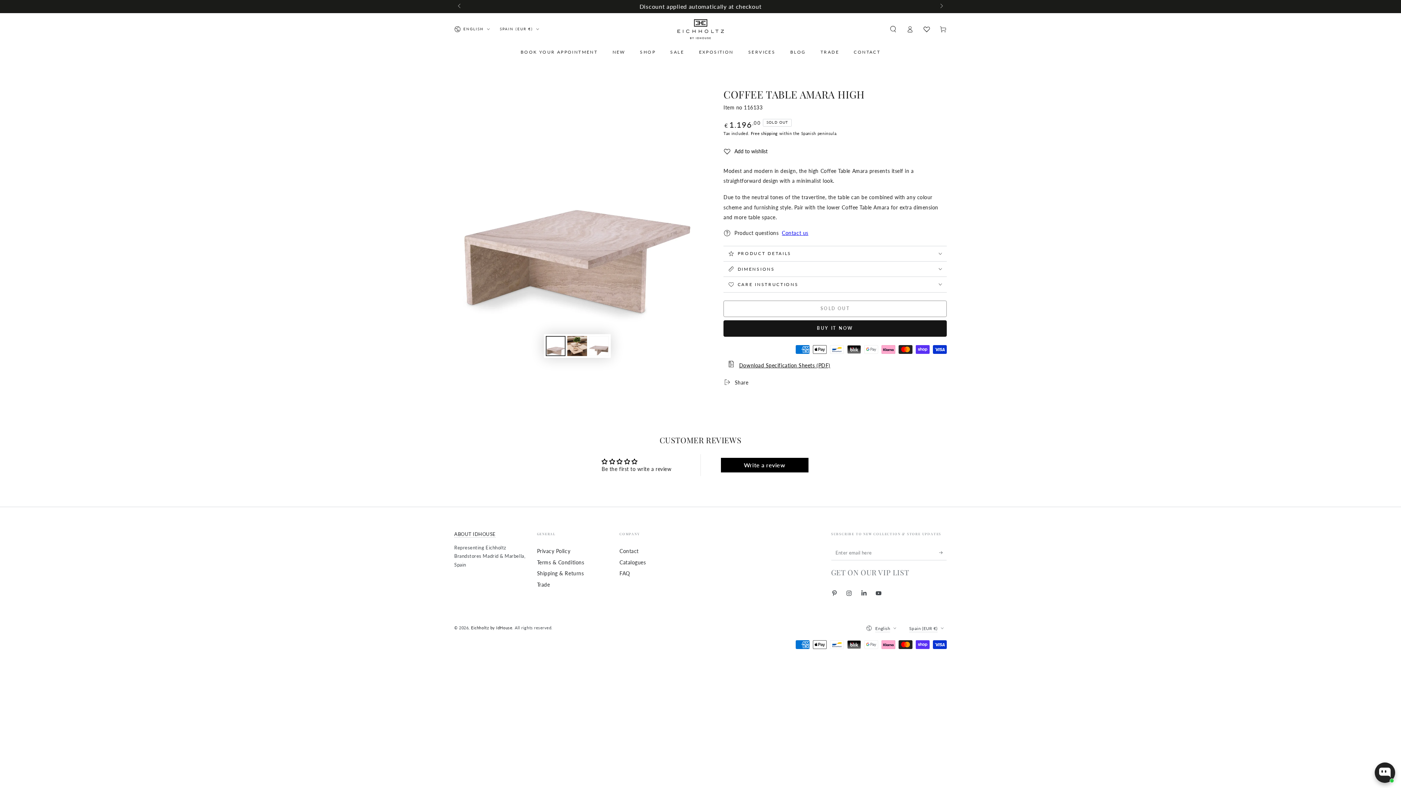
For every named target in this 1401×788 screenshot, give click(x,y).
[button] (893, 29)
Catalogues (633, 562)
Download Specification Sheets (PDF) (784, 365)
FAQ (625, 573)
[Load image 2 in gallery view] (577, 346)
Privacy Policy (554, 551)
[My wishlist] (927, 29)
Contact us (795, 233)
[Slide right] (941, 6)
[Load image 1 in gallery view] (556, 346)
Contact (629, 551)
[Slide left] (460, 6)
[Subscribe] (943, 552)
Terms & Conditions (560, 562)
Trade (543, 585)
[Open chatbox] (1385, 772)
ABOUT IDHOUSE (475, 534)
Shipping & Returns (560, 573)
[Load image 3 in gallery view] (599, 346)
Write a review (765, 464)
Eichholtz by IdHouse (491, 627)
